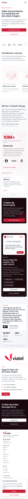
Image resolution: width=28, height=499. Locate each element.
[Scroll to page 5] (16, 194)
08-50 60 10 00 (6, 439)
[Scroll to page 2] (12, 194)
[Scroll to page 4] (15, 194)
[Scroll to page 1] (11, 194)
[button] (13, 495)
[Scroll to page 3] (14, 194)
